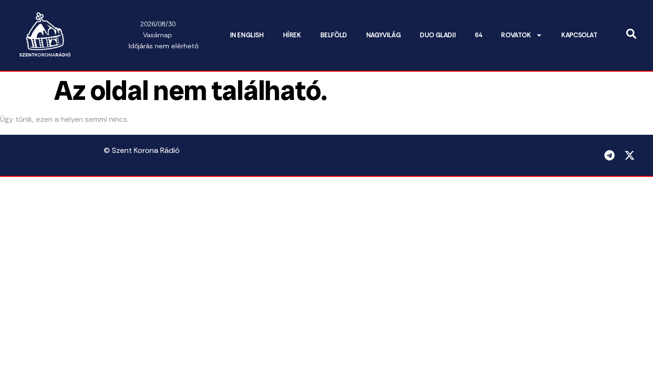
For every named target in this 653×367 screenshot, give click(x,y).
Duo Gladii (438, 35)
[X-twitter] (629, 155)
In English (247, 35)
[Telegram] (609, 155)
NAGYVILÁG (383, 35)
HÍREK (292, 35)
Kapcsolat (579, 35)
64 (478, 35)
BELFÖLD (333, 35)
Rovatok (516, 35)
